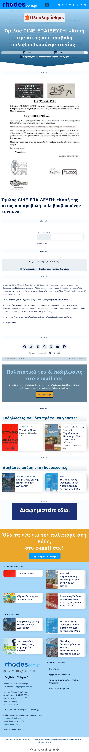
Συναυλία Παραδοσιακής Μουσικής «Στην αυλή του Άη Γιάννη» (72, 436)
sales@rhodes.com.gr (12, 724)
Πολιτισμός (31, 476)
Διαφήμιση (54, 669)
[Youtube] (70, 5)
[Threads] (78, 5)
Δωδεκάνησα (21, 476)
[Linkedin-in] (81, 5)
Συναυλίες (30, 427)
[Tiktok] (74, 5)
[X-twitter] (67, 5)
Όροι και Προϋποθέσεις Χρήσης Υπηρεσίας (64, 681)
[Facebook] (59, 5)
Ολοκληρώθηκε (47, 17)
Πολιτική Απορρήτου (59, 688)
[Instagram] (63, 5)
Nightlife (23, 427)
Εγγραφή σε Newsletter (60, 674)
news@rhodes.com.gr (16, 718)
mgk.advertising (25, 686)
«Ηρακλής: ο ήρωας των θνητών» (28, 598)
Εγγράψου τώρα (44, 394)
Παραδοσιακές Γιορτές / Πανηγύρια (53, 56)
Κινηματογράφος (30, 56)
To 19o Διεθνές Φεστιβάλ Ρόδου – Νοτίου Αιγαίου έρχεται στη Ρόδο (70, 484)
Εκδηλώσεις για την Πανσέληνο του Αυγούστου (27, 482)
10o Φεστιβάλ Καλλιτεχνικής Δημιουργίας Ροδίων (25, 646)
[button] (47, 5)
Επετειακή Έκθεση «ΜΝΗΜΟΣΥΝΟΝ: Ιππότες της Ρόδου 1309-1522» (71, 601)
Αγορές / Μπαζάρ (69, 427)
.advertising (77, 739)
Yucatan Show (27, 430)
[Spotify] (85, 5)
